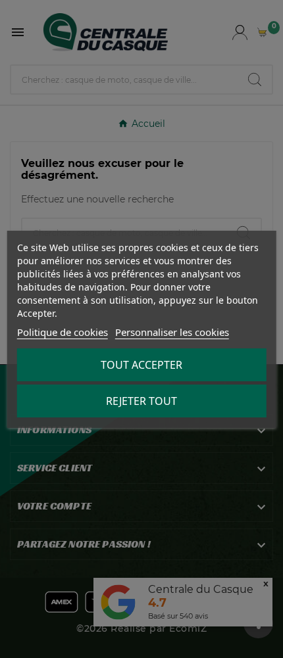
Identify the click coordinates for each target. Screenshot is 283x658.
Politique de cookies (62, 332)
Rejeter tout (141, 401)
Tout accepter (141, 365)
